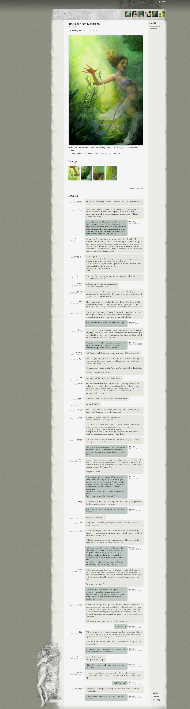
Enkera (79, 439)
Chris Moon (78, 688)
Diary (71, 14)
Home (57, 14)
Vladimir (79, 312)
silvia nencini (78, 256)
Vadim (80, 398)
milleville (79, 201)
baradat (79, 291)
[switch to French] (159, 2)
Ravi (80, 632)
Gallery (64, 14)
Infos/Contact (81, 14)
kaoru (80, 409)
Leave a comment (134, 188)
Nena (80, 417)
